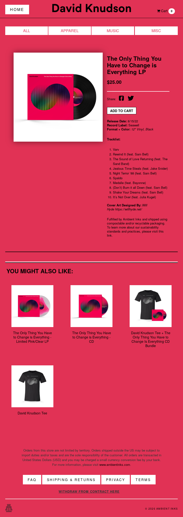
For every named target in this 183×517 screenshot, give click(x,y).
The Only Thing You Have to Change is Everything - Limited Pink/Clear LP (32, 337)
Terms (143, 479)
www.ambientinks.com (114, 464)
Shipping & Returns (71, 479)
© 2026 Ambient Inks (161, 508)
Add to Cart (121, 110)
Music (113, 30)
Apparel (70, 30)
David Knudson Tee (32, 413)
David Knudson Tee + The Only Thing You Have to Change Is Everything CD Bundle (150, 339)
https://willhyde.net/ (128, 209)
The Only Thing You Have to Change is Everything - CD (91, 337)
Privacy (115, 479)
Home (17, 9)
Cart (166, 10)
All (26, 30)
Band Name (91, 8)
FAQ (32, 479)
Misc (156, 30)
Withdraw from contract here (89, 491)
